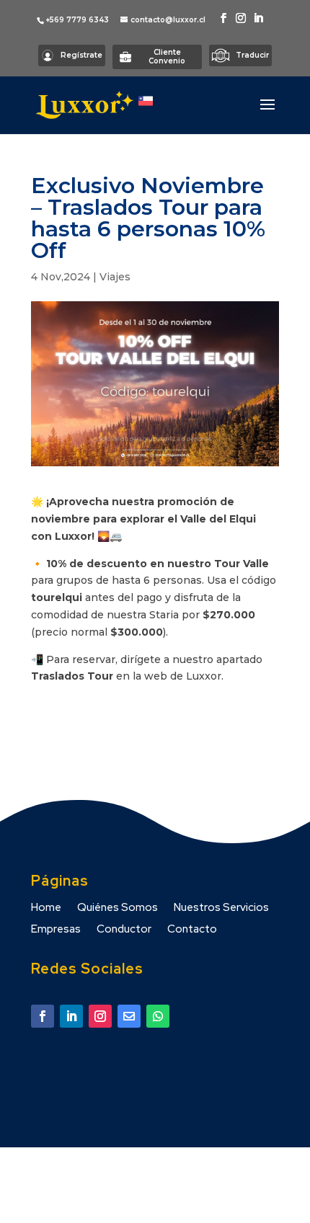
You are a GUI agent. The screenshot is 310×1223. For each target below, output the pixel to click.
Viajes (114, 276)
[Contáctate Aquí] (42, 1016)
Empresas (56, 930)
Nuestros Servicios (221, 908)
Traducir (252, 55)
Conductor (124, 930)
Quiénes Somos (117, 908)
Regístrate (81, 55)
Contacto (192, 930)
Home (46, 908)
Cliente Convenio (167, 57)
